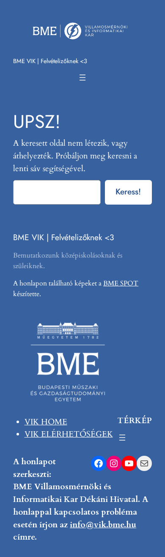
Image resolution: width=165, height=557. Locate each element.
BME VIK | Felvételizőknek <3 (50, 61)
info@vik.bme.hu (103, 524)
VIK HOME (46, 421)
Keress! (128, 191)
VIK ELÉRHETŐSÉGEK (69, 434)
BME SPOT (120, 283)
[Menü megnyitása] (82, 77)
